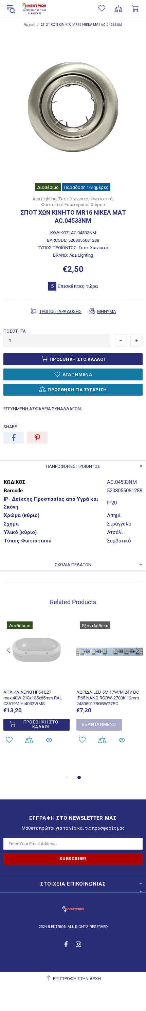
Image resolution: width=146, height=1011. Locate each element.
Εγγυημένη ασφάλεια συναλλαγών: (42, 408)
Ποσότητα (14, 331)
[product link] (36, 626)
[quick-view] (49, 740)
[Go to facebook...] (67, 944)
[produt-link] (36, 680)
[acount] (29, 740)
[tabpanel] (36, 690)
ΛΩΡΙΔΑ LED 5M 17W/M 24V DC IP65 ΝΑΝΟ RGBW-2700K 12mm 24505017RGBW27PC (107, 698)
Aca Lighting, (45, 198)
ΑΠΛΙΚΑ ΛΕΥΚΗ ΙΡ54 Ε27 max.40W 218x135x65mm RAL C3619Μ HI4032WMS (32, 698)
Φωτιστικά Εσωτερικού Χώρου (73, 204)
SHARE (10, 426)
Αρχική (29, 24)
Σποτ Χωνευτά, (73, 198)
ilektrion (34, 9)
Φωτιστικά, (102, 198)
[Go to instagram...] (78, 944)
